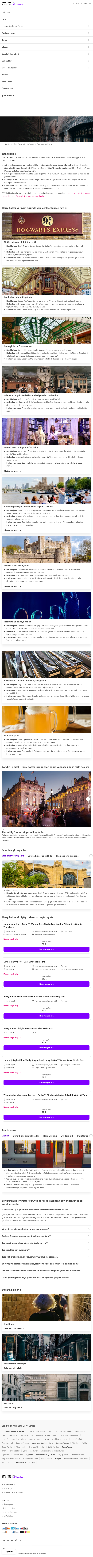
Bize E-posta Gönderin (13, 1492)
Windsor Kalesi (35, 1439)
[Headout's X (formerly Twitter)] (21, 1540)
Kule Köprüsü (76, 1439)
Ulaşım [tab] (5, 1135)
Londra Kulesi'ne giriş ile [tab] (40, 855)
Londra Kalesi (66, 1431)
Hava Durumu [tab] (50, 1135)
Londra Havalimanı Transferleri (75, 1458)
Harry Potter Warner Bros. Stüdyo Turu (17, 1435)
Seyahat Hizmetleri (10, 53)
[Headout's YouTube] (12, 1540)
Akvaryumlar (21, 1447)
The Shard (22, 1439)
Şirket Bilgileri (7, 1504)
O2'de (46, 1439)
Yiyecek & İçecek (9, 67)
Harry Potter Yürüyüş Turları (23, 144)
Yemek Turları (46, 1458)
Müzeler (75, 1443)
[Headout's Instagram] (8, 1540)
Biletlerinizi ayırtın (11, 471)
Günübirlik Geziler (30, 1458)
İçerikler (10, 1551)
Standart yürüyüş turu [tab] (13, 855)
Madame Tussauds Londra (47, 1435)
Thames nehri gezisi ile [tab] (67, 855)
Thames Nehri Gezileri (11, 1451)
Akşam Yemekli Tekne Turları (52, 1451)
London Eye (52, 1431)
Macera (5, 74)
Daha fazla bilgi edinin (13, 1328)
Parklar (85, 1443)
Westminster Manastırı (70, 1435)
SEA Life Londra (8, 1439)
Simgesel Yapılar (62, 1443)
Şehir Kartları (53, 1447)
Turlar (4, 40)
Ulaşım (5, 46)
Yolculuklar (7, 60)
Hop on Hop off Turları (11, 1458)
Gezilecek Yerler (9, 33)
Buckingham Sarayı (60, 1439)
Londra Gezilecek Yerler (12, 26)
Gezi (4, 19)
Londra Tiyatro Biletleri (35, 1431)
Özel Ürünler (7, 88)
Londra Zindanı (22, 1443)
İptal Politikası (7, 1516)
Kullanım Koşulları (9, 1512)
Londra (7, 144)
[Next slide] (88, 799)
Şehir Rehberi (8, 95)
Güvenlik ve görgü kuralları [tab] (26, 1135)
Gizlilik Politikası (8, 1508)
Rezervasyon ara (46, 949)
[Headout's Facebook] (16, 1540)
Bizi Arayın (8, 1488)
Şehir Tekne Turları (30, 1451)
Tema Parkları (7, 1447)
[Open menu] (90, 3)
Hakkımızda (30, 1462)
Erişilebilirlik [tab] (67, 1135)
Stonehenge (80, 1431)
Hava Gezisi (7, 81)
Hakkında (6, 12)
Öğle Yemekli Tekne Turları (12, 1454)
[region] (46, 799)
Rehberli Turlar (78, 1454)
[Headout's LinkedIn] (4, 1540)
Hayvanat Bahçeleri (37, 1447)
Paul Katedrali (7, 1443)
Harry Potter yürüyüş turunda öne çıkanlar (28, 196)
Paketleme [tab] (82, 1135)
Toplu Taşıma (7, 1462)
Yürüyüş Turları (63, 1454)
